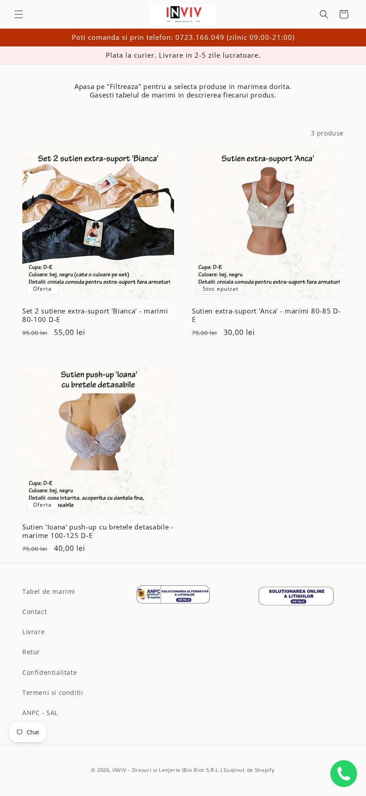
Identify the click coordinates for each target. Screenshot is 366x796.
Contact (34, 611)
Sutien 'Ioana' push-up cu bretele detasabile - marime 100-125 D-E (98, 531)
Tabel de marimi (48, 591)
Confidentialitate (49, 672)
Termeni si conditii (52, 692)
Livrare (33, 631)
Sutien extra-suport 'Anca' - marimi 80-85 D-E (266, 315)
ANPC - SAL (40, 712)
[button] (19, 14)
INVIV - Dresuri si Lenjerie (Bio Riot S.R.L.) (167, 769)
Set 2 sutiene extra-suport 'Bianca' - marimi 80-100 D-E (95, 315)
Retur (31, 652)
